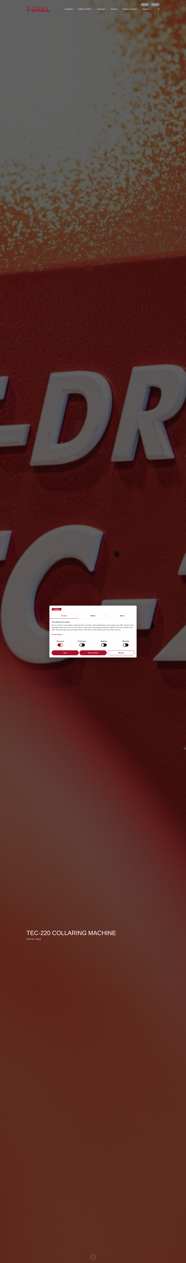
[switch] (82, 645)
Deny (65, 653)
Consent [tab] (64, 615)
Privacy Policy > (57, 634)
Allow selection (93, 653)
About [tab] (122, 615)
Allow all (121, 653)
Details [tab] (93, 615)
